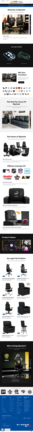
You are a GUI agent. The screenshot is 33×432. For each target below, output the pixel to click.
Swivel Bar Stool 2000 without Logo (22, 335)
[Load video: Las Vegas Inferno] (26, 248)
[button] (3, 2)
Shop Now (21, 82)
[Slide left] (15, 42)
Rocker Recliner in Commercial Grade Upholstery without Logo (8, 335)
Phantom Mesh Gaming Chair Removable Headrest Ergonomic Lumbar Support (8, 297)
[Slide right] (17, 42)
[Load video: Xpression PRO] (11, 245)
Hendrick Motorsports (4, 409)
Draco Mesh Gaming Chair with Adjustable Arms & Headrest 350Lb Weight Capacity (8, 278)
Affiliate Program (12, 399)
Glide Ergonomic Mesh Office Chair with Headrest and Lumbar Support (23, 278)
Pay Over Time (12, 408)
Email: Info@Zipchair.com (20, 403)
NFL (2, 399)
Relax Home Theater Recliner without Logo (23, 316)
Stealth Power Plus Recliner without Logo (23, 297)
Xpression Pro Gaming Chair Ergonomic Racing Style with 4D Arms (8, 316)
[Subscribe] (17, 418)
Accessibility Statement (19, 412)
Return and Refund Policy (19, 406)
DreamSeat (11, 410)
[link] (15, 119)
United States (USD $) (6, 425)
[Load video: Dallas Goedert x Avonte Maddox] (26, 242)
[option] (3, 391)
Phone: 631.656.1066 (19, 399)
